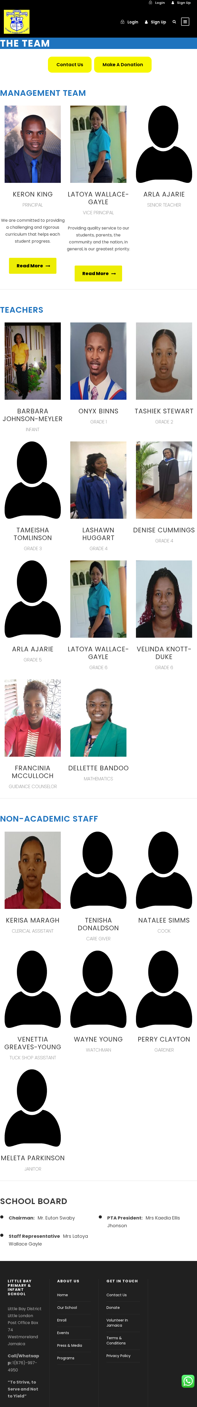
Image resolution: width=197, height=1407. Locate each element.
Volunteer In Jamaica (117, 1323)
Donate (113, 1307)
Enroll (61, 1320)
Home (62, 1295)
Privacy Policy (118, 1355)
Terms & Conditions (116, 1340)
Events (63, 1332)
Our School (67, 1307)
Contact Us (116, 1295)
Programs (65, 1358)
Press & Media (69, 1345)
